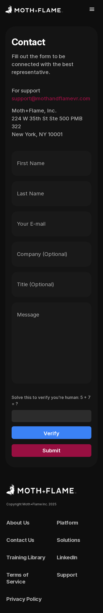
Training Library (25, 557)
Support (67, 575)
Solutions (68, 540)
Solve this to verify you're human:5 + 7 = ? (51, 400)
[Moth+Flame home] (34, 9)
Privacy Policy (23, 599)
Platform (67, 523)
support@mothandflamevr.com (51, 98)
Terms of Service (17, 578)
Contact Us (20, 540)
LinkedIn (67, 557)
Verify (51, 433)
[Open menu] (92, 9)
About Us (18, 523)
